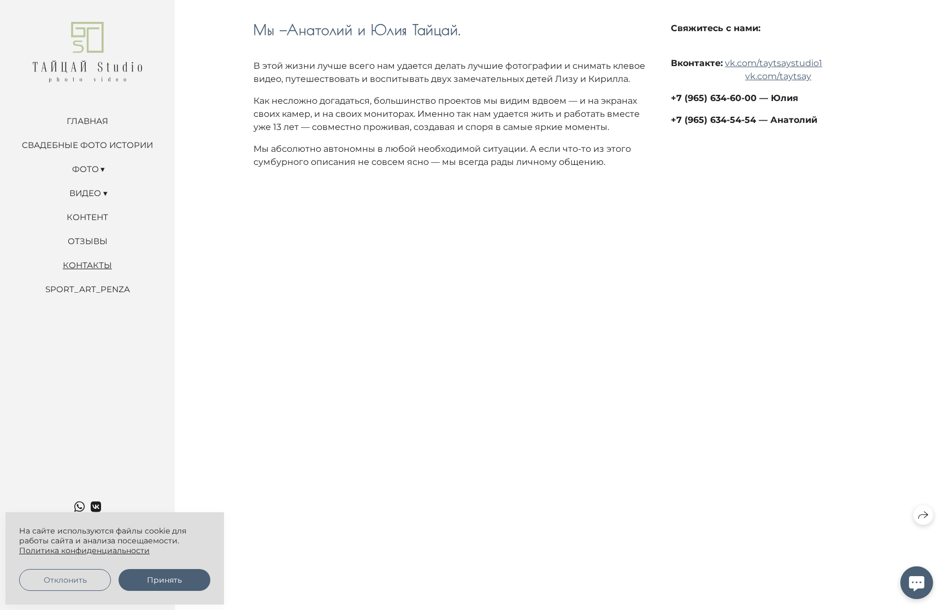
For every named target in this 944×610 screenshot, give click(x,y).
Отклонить (65, 580)
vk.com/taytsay (778, 76)
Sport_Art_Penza (87, 289)
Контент (87, 217)
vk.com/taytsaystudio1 (773, 63)
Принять (164, 580)
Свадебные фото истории (87, 145)
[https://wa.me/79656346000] (79, 507)
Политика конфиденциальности (84, 550)
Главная (87, 121)
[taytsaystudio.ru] (87, 52)
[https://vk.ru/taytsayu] (96, 507)
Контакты (87, 265)
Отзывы (88, 241)
